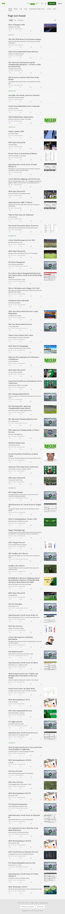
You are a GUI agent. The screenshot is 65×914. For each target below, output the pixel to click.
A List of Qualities (13, 361)
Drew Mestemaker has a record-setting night (20, 819)
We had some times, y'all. (15, 242)
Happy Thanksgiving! (16, 530)
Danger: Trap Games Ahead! (16, 628)
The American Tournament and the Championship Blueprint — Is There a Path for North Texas (24, 65)
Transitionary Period (13, 445)
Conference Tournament (15, 68)
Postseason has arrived (14, 315)
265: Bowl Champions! (16, 262)
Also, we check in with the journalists (18, 832)
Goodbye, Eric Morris (16, 566)
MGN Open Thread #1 (16, 593)
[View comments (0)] (21, 31)
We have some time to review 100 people (19, 119)
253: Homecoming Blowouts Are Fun (21, 863)
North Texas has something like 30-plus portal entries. (23, 228)
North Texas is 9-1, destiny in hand (17, 665)
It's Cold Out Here (13, 133)
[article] (32, 28)
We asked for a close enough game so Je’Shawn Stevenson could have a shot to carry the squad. (24, 169)
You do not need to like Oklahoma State (19, 193)
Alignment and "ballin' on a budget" (18, 385)
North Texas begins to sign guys (17, 155)
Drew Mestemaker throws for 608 (17, 806)
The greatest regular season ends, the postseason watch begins (23, 509)
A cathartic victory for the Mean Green (18, 878)
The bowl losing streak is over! (16, 279)
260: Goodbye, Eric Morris (18, 553)
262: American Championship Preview (22, 419)
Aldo (27, 266)
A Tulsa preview (12, 217)
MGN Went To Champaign (18, 346)
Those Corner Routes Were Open (20, 335)
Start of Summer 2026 (16, 25)
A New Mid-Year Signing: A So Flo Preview (24, 179)
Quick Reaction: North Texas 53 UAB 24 (23, 663)
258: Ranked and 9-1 (15, 652)
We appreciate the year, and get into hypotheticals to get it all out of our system (25, 642)
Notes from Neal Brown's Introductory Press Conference (25, 382)
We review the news (13, 843)
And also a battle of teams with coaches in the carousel (23, 680)
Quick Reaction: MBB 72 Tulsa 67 (20, 202)
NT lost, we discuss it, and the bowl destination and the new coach (24, 396)
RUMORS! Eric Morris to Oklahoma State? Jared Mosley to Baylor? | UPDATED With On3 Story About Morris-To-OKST (24, 580)
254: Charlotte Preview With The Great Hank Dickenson (23, 829)
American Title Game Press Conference (23, 467)
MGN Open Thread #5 (16, 191)
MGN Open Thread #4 (16, 251)
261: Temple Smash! (15, 492)
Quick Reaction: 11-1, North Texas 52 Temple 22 (24, 506)
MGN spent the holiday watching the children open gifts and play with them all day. (24, 291)
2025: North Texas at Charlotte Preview (23, 852)
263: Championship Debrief (18, 394)
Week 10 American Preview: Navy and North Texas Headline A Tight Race (25, 748)
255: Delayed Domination (17, 804)
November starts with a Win (16, 724)
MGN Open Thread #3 (16, 370)
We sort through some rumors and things (19, 584)
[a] (50, 265)
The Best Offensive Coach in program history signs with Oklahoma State (23, 568)
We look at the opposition (15, 434)
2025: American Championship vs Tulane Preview (23, 431)
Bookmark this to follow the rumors (18, 521)
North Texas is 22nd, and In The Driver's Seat (20, 654)
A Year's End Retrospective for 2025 (21, 240)
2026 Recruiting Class (16, 443)
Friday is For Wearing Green (16, 54)
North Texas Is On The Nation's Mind (18, 735)
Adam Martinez (19, 28)
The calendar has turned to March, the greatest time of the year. (24, 82)
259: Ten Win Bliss (15, 604)
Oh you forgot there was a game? (17, 544)
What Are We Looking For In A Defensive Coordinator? (23, 358)
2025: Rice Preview (15, 626)
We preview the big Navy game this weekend (20, 773)
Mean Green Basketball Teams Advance (23, 52)
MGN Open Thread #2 (16, 478)
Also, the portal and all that (15, 264)
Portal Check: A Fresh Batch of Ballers (22, 153)
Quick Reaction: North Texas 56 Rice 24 (23, 615)
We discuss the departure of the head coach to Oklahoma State (24, 556)
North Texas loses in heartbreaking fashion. (20, 410)
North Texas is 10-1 (13, 606)
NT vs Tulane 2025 (13, 421)
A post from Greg (13, 108)
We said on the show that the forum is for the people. (22, 253)
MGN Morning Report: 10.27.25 (19, 793)
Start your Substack (28, 906)
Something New (12, 595)
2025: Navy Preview (15, 782)
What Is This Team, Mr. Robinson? (21, 215)
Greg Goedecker (19, 45)
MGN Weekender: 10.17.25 (17, 887)
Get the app (40, 906)
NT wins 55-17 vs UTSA (14, 865)
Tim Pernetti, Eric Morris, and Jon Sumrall (19, 469)
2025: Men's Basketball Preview (20, 711)
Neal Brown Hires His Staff (18, 301)
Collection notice (43, 902)
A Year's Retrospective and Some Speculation (20, 638)
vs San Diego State (13, 326)
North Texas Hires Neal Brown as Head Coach (23, 455)
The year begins (12, 144)
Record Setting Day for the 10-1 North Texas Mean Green (23, 617)
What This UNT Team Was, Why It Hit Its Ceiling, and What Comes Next (24, 42)
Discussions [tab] (21, 20)
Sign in (60, 3)
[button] (10, 9)
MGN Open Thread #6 (16, 142)
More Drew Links (13, 795)
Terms (36, 902)
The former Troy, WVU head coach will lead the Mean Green (24, 458)
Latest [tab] (11, 20)
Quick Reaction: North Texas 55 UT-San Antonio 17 (23, 875)
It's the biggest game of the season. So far (19, 784)
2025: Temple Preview (16, 542)
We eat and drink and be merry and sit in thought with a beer (25, 889)
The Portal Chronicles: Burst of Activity (23, 226)
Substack (24, 910)
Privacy (32, 902)
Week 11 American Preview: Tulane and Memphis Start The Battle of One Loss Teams (23, 676)
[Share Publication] (45, 3)
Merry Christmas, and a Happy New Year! (24, 288)
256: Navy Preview (15, 771)
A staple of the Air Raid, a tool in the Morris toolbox (22, 691)
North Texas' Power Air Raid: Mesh (21, 689)
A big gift (10, 762)
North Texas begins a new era (16, 713)
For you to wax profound (15, 372)
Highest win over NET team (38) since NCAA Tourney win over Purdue (23, 205)
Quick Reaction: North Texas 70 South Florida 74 (22, 166)
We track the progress (14, 303)
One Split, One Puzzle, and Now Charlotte (24, 95)
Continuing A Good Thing (15, 480)
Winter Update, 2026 (16, 131)
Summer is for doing (14, 27)
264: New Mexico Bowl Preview (20, 324)
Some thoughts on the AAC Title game (18, 337)
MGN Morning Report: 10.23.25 (19, 841)
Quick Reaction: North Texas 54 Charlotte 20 (24, 816)
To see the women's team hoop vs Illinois (19, 348)
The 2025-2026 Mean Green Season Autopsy (24, 39)
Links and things (12, 702)
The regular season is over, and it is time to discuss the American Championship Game (23, 495)
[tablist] (16, 20)
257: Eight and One (15, 722)
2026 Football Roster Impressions (20, 117)
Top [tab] (15, 20)
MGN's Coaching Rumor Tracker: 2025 (22, 519)
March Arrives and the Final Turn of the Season (23, 78)
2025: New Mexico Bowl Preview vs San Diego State (23, 312)
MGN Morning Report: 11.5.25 (19, 700)
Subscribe (52, 3)
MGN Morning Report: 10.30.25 (19, 760)
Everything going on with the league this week (21, 751)
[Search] (42, 3)
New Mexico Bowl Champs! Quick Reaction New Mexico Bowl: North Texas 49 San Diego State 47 (25, 275)
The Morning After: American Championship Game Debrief (19, 407)
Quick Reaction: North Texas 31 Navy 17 (23, 733)
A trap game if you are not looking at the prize (21, 854)
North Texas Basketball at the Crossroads (24, 106)
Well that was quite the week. (16, 97)
